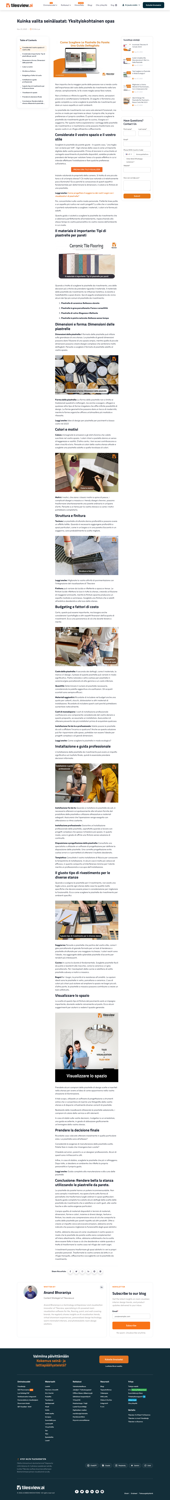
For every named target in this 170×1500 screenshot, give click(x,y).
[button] (33, 41)
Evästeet (134, 1493)
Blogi (90, 5)
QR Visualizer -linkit (24, 1407)
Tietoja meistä (133, 1386)
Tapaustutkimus (105, 1390)
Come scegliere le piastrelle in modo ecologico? (89, 740)
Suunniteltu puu (50, 1420)
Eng (112, 5)
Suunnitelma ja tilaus (135, 1393)
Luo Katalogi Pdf (23, 1393)
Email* (126, 139)
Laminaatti (49, 1424)
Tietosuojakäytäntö (146, 1493)
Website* (127, 166)
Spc (46, 1430)
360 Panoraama (25, 1390)
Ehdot (126, 1493)
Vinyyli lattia (49, 1427)
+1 (129, 154)
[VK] (100, 1271)
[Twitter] (76, 1271)
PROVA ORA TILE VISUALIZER (86, 169)
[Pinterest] (94, 1271)
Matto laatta (49, 1413)
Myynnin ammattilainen (81, 1420)
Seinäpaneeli (49, 1403)
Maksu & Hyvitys (106, 1400)
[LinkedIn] (88, 1271)
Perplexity (122, 1465)
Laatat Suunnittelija (80, 1407)
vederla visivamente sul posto (88, 1004)
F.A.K (102, 1407)
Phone (133, 150)
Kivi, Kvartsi (49, 1393)
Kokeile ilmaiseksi (153, 5)
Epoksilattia (49, 1437)
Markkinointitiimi (79, 1417)
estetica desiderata (67, 601)
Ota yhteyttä (101, 5)
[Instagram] (82, 1271)
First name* (128, 129)
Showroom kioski (23, 1403)
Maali (47, 1407)
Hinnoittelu (79, 4)
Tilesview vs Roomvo (135, 1422)
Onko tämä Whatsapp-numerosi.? (134, 160)
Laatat (47, 1386)
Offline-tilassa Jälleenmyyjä (82, 1393)
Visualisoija (21, 1386)
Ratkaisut (65, 5)
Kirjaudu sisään (131, 5)
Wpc (46, 1434)
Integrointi (104, 1403)
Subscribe (131, 1325)
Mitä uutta (104, 1397)
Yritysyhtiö (76, 1400)
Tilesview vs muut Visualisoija (138, 1418)
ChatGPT (94, 1465)
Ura (137, 1390)
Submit (137, 196)
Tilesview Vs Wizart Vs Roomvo (139, 1415)
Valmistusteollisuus (79, 1386)
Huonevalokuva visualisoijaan (27, 1400)
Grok (149, 1465)
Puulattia (48, 1397)
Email (115, 1311)
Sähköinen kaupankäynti (81, 1397)
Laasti (47, 1440)
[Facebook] (70, 1271)
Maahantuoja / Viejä (80, 1403)
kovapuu (48, 1417)
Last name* (142, 129)
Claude (107, 1465)
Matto (47, 1410)
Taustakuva (49, 1400)
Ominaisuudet (49, 4)
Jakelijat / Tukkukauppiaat (82, 1390)
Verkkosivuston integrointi (26, 1397)
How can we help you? (131, 178)
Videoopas (104, 1393)
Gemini (136, 1465)
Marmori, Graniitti (51, 1390)
